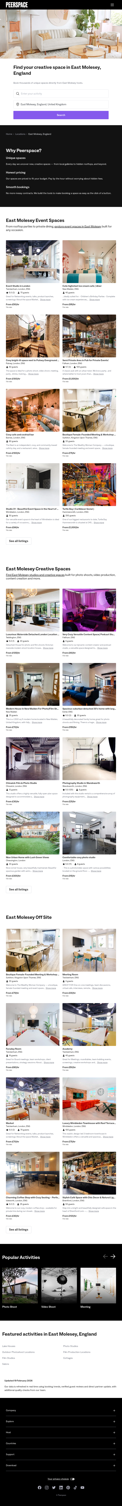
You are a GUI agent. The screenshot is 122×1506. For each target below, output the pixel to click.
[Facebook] (39, 1487)
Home (9, 134)
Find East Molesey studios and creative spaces (35, 575)
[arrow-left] (105, 1256)
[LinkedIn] (61, 1487)
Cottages (68, 1358)
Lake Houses (8, 1346)
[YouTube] (82, 1487)
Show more (45, 299)
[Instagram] (47, 1487)
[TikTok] (75, 1487)
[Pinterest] (68, 1487)
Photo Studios (70, 1346)
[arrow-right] (113, 1256)
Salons (5, 1364)
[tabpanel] (33, 261)
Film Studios (8, 1358)
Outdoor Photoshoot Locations (18, 1352)
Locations (20, 134)
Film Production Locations (76, 1352)
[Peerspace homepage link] (17, 5)
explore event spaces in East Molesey (77, 226)
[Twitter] (54, 1487)
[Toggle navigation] (112, 4)
